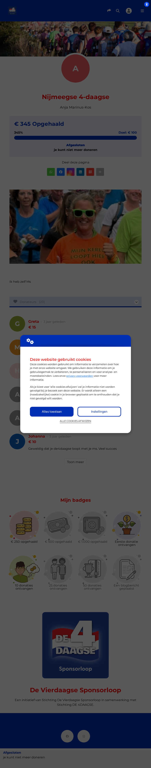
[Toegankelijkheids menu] (146, 4)
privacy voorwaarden (79, 375)
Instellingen (99, 411)
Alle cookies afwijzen (75, 421)
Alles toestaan (52, 411)
